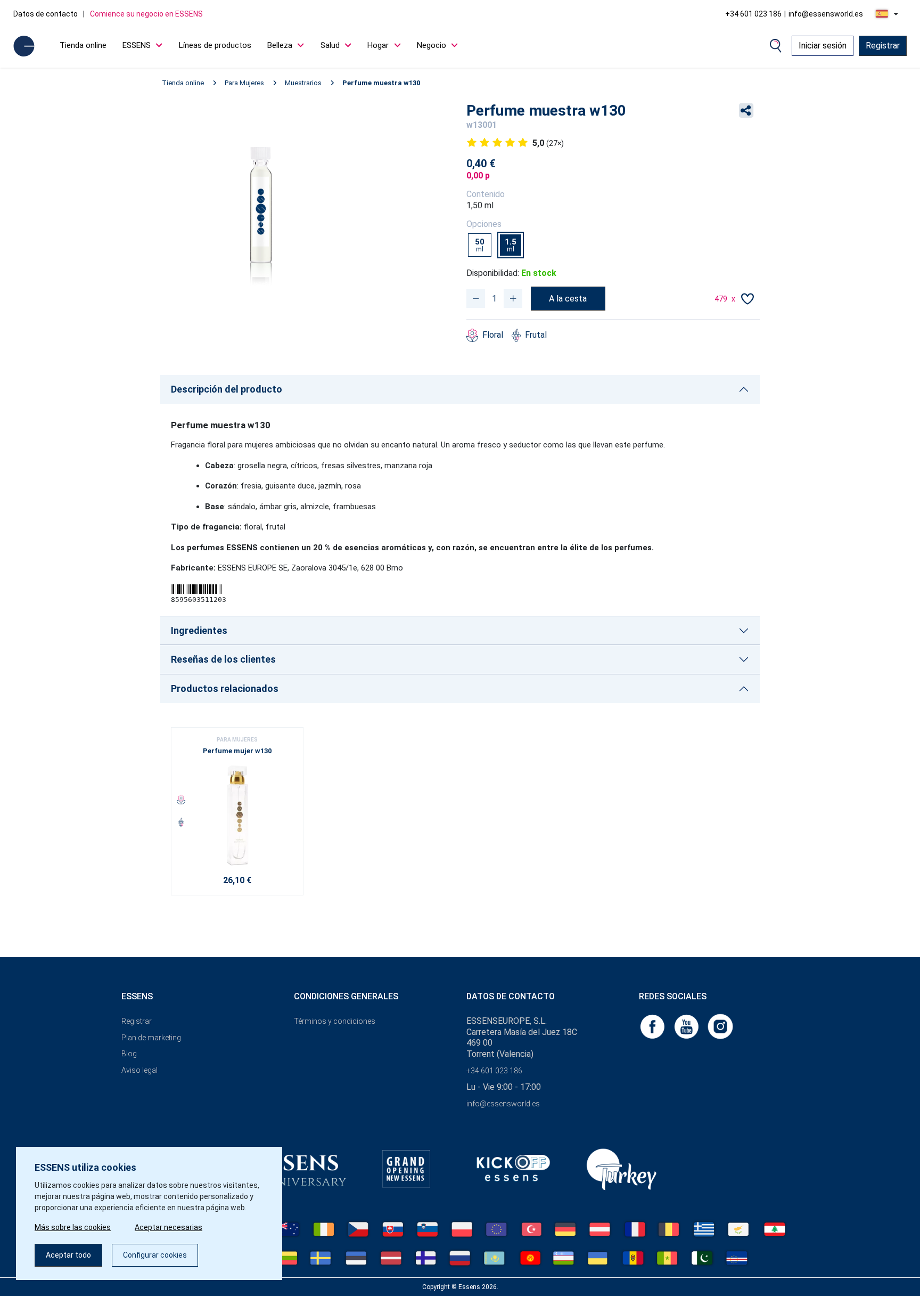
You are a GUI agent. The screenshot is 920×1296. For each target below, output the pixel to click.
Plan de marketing (151, 1037)
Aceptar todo (68, 1255)
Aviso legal (139, 1070)
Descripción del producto (226, 389)
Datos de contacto (45, 14)
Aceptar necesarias (168, 1227)
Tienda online (83, 45)
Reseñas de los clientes (223, 659)
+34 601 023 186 (753, 14)
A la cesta (568, 299)
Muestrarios (303, 83)
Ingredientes (199, 630)
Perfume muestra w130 (381, 83)
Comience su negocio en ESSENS (146, 14)
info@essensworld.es (825, 14)
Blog (129, 1053)
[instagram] (720, 1026)
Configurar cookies (155, 1255)
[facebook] (653, 1026)
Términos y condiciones (334, 1021)
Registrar (883, 45)
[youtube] (687, 1026)
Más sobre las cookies (73, 1227)
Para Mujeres (244, 83)
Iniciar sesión (823, 45)
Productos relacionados (224, 688)
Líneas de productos (215, 45)
